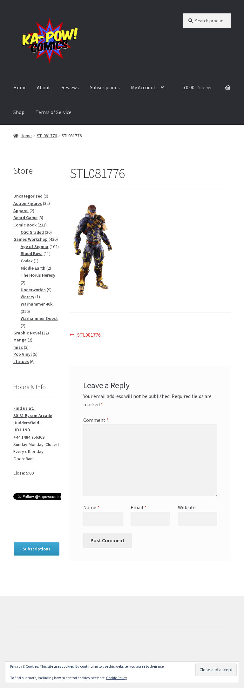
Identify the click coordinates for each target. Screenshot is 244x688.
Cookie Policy (116, 677)
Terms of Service (53, 112)
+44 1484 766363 (28, 437)
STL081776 (47, 135)
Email (138, 507)
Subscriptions (105, 87)
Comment (96, 420)
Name (91, 507)
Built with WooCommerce (41, 651)
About (43, 87)
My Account (143, 87)
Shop (18, 112)
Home (20, 87)
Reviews (70, 87)
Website (187, 507)
